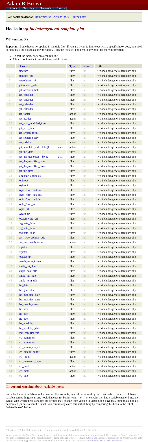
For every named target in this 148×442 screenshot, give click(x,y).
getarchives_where (29, 85)
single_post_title (28, 270)
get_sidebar (25, 142)
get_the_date (26, 151)
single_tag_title (27, 275)
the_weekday (26, 323)
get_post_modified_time (32, 123)
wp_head (24, 366)
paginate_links (27, 223)
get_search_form (28, 132)
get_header (25, 118)
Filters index (79, 16)
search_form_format (30, 261)
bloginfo (23, 70)
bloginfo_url (26, 75)
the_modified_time (29, 299)
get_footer (24, 113)
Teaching (29, 8)
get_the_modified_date (32, 161)
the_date (23, 285)
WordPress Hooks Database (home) (106, 440)
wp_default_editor (29, 351)
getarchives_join (28, 80)
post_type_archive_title (32, 237)
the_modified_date (29, 294)
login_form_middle (29, 199)
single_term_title (28, 280)
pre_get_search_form (31, 242)
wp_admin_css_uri (29, 347)
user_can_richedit (29, 332)
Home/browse (43, 16)
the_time (23, 309)
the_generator (26, 290)
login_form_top (27, 204)
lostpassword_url (28, 218)
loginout (23, 180)
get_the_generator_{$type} (34, 156)
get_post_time (26, 128)
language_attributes (30, 175)
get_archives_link (29, 90)
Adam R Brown (24, 3)
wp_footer (24, 356)
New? (86, 66)
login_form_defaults (30, 194)
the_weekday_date (29, 328)
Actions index (61, 16)
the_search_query (29, 304)
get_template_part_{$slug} (34, 147)
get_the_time (26, 170)
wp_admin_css (27, 337)
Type (72, 66)
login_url (24, 209)
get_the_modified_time (32, 166)
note (60, 147)
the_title (23, 313)
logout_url (24, 213)
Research (46, 8)
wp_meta (24, 370)
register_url (25, 256)
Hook (22, 66)
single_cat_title (27, 266)
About (14, 8)
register (23, 247)
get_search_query (29, 137)
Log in (61, 8)
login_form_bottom (30, 190)
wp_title (23, 375)
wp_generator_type (30, 361)
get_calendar (26, 94)
